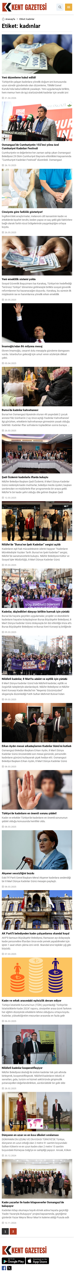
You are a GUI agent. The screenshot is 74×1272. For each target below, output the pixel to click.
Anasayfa (10, 19)
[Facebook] (4, 1268)
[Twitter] (9, 1268)
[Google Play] (13, 1262)
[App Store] (37, 1262)
